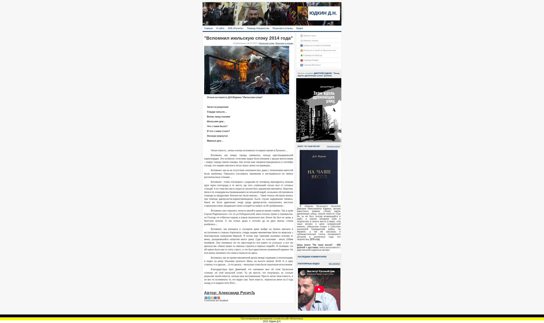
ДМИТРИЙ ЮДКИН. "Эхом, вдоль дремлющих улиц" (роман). (319, 74)
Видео (299, 28)
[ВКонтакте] (206, 298)
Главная (208, 28)
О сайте (220, 28)
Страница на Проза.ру (312, 55)
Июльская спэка (266, 43)
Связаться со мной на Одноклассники (319, 50)
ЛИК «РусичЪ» (236, 28)
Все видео (334, 264)
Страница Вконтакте (312, 65)
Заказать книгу (309, 36)
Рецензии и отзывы (283, 28)
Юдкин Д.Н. (322, 13)
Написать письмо (310, 40)
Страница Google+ (311, 60)
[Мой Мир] (215, 298)
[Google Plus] (218, 298)
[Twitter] (209, 298)
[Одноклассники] (212, 298)
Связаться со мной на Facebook (317, 45)
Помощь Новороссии (258, 28)
